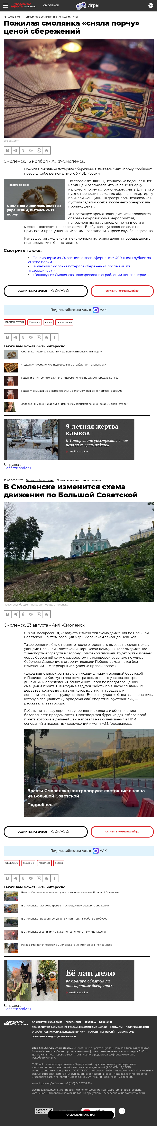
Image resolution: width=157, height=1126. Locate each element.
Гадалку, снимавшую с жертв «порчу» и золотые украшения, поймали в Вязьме (71, 390)
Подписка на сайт (137, 1027)
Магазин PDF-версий (101, 1032)
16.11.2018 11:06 (12, 16)
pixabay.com (11, 140)
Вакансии (105, 1022)
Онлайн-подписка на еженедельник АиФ (58, 1032)
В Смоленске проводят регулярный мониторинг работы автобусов (64, 918)
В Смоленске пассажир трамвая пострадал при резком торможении (65, 905)
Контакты (116, 1027)
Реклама (90, 1022)
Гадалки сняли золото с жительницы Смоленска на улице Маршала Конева (69, 377)
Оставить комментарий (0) (122, 291)
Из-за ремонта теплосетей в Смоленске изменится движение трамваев (66, 944)
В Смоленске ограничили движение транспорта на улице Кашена (63, 931)
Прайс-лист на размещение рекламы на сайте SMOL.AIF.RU (69, 1027)
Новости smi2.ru (17, 468)
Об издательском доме (47, 1022)
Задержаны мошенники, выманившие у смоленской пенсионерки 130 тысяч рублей (74, 403)
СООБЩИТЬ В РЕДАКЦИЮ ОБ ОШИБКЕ (54, 1036)
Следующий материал (80, 1115)
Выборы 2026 (126, 1032)
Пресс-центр (73, 1022)
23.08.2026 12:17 (13, 480)
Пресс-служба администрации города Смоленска (36, 604)
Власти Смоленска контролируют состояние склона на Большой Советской (86, 793)
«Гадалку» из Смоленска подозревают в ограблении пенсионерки (89, 275)
